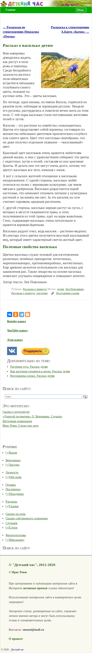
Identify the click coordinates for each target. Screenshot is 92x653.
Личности (12, 472)
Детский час (17, 649)
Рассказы (11, 501)
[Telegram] (21, 314)
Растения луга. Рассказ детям (29, 366)
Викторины (13, 460)
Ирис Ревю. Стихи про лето (21, 425)
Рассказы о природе (35, 289)
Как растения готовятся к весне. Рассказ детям (40, 371)
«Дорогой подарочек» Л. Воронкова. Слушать (32, 416)
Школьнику (16, 540)
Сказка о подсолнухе (16, 411)
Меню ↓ (81, 10)
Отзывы (11, 484)
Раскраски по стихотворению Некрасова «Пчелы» (21, 32)
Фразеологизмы (16, 535)
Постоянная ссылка (67, 293)
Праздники (16, 494)
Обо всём (15, 477)
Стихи (13, 527)
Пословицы (13, 489)
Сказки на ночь (15, 514)
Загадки (14, 464)
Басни (13, 452)
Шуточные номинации (17, 421)
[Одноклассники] (15, 314)
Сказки (14, 506)
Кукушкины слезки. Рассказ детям (32, 375)
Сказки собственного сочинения (26, 518)
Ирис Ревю (19, 572)
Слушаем (11, 523)
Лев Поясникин (74, 289)
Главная (10, 9)
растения (42, 293)
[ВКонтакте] (9, 314)
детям (60, 289)
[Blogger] (27, 314)
